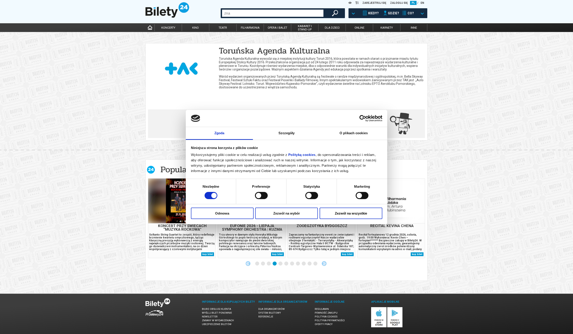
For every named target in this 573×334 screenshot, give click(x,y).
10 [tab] (310, 264)
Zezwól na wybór (286, 213)
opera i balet (277, 27)
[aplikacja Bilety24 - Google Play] (395, 326)
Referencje (265, 316)
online (359, 27)
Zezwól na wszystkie (351, 213)
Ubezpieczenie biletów (216, 324)
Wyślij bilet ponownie (217, 312)
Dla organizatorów (271, 309)
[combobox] (273, 13)
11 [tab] (315, 264)
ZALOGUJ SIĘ (399, 2)
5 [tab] (280, 264)
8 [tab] (298, 264)
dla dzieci (332, 27)
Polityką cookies (302, 155)
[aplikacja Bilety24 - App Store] (379, 326)
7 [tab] (292, 264)
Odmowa (222, 213)
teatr (223, 27)
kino (195, 27)
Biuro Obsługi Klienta (216, 309)
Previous (248, 263)
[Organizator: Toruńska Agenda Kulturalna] (181, 62)
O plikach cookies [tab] (354, 133)
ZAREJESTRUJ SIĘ (374, 2)
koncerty (168, 27)
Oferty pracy (324, 324)
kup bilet (207, 254)
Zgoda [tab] (219, 133)
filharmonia (250, 27)
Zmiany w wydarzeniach (218, 320)
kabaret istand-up (305, 27)
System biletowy (269, 312)
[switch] (261, 195)
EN (422, 2)
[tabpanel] (182, 218)
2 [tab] (263, 264)
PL (413, 2)
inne (414, 27)
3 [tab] (269, 264)
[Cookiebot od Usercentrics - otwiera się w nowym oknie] (362, 118)
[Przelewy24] (154, 317)
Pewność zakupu (326, 312)
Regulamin (322, 309)
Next (324, 263)
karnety (387, 27)
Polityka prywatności (330, 320)
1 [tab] (257, 264)
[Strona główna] (167, 16)
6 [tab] (286, 264)
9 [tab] (304, 264)
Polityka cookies (326, 316)
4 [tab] (275, 264)
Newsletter (210, 316)
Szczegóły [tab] (286, 133)
